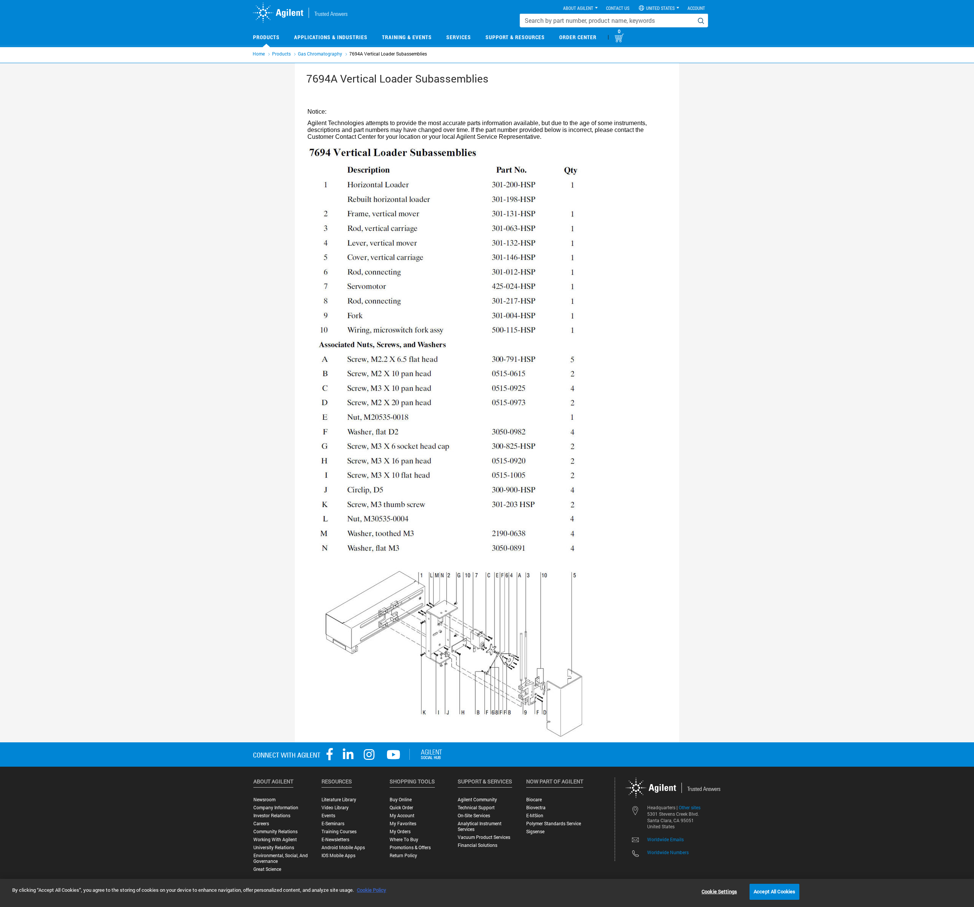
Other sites (689, 807)
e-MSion (534, 815)
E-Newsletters (335, 839)
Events (328, 815)
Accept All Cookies (774, 891)
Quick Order (401, 807)
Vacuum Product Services (484, 837)
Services (458, 37)
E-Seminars (332, 823)
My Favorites (403, 823)
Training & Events (407, 37)
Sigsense (535, 831)
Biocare (534, 799)
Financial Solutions (477, 845)
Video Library (335, 807)
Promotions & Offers (410, 847)
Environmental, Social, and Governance (280, 858)
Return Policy (403, 855)
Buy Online (401, 799)
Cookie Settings (719, 891)
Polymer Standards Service (553, 823)
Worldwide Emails (665, 839)
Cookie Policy (371, 889)
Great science (267, 869)
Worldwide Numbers (668, 852)
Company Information (275, 807)
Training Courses (338, 831)
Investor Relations (271, 815)
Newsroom (264, 799)
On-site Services (474, 815)
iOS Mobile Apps (338, 855)
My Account (402, 815)
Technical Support (476, 807)
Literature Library (338, 799)
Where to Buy (404, 839)
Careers (261, 823)
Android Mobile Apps (343, 847)
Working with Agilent (275, 839)
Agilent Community (477, 799)
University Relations (273, 847)
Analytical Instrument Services (479, 826)
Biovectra (536, 807)
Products (266, 37)
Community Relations (275, 831)
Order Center (578, 37)
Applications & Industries (331, 37)
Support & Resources (515, 37)
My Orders (400, 831)
